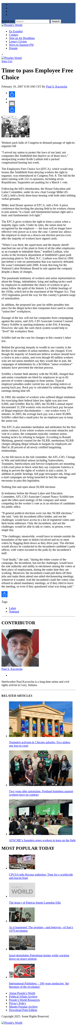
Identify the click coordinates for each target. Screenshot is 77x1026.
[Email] (42, 104)
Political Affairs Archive (23, 996)
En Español (16, 31)
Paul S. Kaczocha (56, 86)
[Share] (42, 94)
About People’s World (22, 993)
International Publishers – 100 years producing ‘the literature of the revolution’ (39, 985)
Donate (13, 48)
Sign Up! (6, 61)
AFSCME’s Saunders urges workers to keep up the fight (42, 840)
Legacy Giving (18, 41)
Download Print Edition (23, 1010)
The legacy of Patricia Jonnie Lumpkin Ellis (35, 902)
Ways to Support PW (21, 44)
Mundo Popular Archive (23, 1006)
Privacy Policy (17, 1003)
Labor (12, 608)
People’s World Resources (24, 999)
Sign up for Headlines (22, 38)
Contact (13, 34)
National (14, 611)
